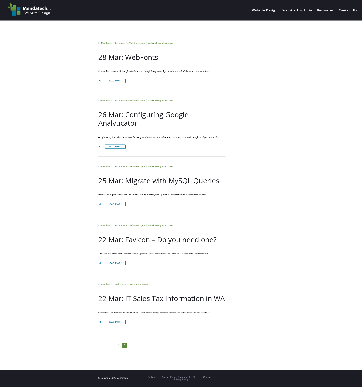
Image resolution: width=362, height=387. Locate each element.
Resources (325, 10)
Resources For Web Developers (130, 43)
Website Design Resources (160, 43)
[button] (100, 81)
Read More (115, 80)
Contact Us (348, 10)
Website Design (264, 10)
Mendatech (106, 43)
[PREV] (100, 345)
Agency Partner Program (174, 377)
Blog (195, 377)
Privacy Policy (181, 379)
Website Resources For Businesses (131, 284)
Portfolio (152, 377)
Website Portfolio (297, 10)
